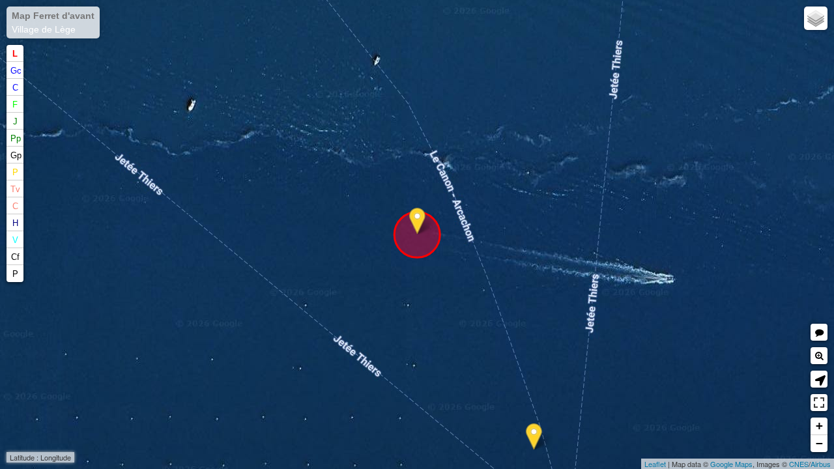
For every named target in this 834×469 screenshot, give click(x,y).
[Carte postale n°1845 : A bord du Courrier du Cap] (534, 436)
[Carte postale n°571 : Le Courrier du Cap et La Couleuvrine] (417, 221)
